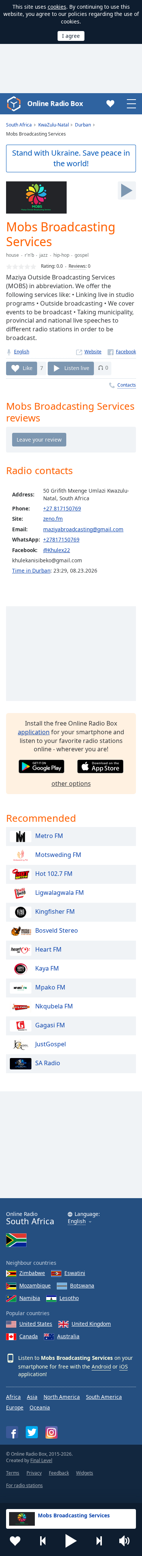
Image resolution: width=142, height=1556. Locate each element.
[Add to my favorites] (15, 1541)
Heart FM (48, 949)
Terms (12, 1473)
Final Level (41, 1460)
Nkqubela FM (54, 1006)
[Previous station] (43, 1541)
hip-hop (61, 255)
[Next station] (99, 1541)
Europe (14, 1407)
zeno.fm (53, 518)
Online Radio (30, 1218)
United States (35, 1323)
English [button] (77, 1221)
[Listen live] (127, 190)
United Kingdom (91, 1323)
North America (62, 1396)
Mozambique (35, 1285)
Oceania (40, 1407)
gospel (82, 255)
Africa (13, 1396)
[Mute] (126, 1541)
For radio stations (24, 1485)
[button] (71, 1541)
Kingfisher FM (55, 911)
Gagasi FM (50, 1025)
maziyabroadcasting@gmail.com (83, 529)
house (12, 255)
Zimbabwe (32, 1273)
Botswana (82, 1285)
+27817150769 (61, 539)
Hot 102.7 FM (54, 873)
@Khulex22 (56, 550)
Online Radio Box (55, 103)
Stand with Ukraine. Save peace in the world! (71, 158)
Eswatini (74, 1273)
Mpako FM (50, 987)
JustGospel (50, 1044)
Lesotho (69, 1298)
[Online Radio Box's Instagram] (51, 1432)
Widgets (84, 1473)
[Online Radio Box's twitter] (32, 1432)
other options (71, 783)
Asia (32, 1396)
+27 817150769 (62, 508)
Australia (68, 1336)
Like (28, 367)
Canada (28, 1336)
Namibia (29, 1298)
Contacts (126, 385)
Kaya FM (47, 968)
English (21, 351)
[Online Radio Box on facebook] (12, 1432)
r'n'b (29, 255)
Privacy (34, 1473)
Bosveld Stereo (56, 930)
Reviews (77, 266)
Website (92, 351)
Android (101, 1366)
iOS (123, 1366)
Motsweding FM (58, 855)
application (34, 732)
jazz (43, 255)
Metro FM (49, 836)
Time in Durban (31, 570)
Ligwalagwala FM (59, 892)
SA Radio (47, 1063)
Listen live (76, 367)
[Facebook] (122, 351)
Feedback (59, 1473)
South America (104, 1396)
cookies (57, 6)
